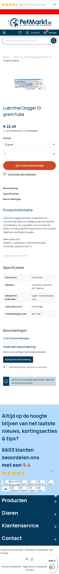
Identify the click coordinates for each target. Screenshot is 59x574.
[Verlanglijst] (20, 33)
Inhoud (7, 138)
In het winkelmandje (31, 165)
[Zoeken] (53, 40)
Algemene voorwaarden (35, 566)
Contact (30, 569)
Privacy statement (11, 566)
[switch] (52, 567)
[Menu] (4, 33)
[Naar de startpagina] (29, 22)
